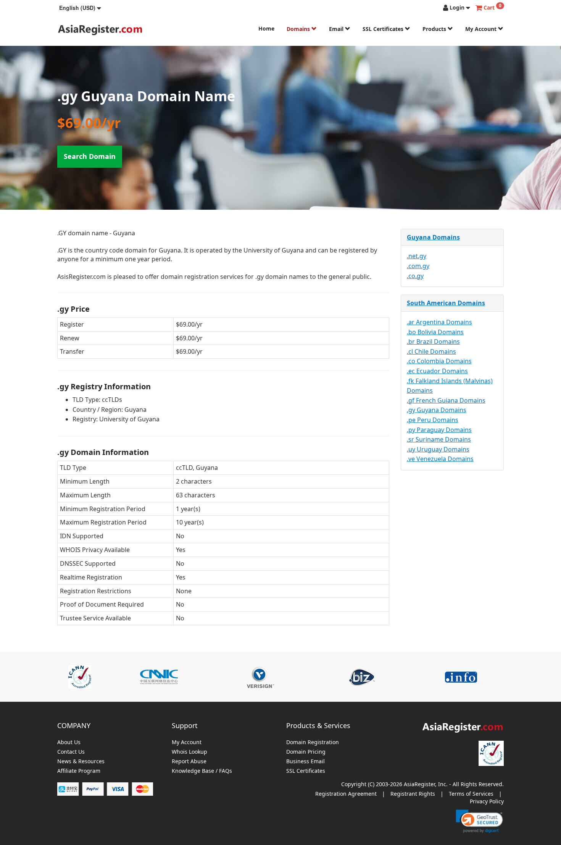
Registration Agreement (346, 793)
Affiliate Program (78, 771)
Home (266, 28)
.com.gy (418, 266)
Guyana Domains (433, 237)
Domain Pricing (306, 752)
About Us (69, 742)
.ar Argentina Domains (439, 322)
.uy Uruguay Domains (438, 449)
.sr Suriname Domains (439, 439)
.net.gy (416, 256)
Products (435, 28)
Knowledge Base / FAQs (202, 771)
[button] (80, 7)
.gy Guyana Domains (436, 410)
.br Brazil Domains (433, 341)
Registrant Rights (412, 793)
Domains (299, 28)
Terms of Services (471, 793)
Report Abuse (189, 761)
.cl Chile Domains (431, 351)
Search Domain (90, 156)
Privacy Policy (487, 801)
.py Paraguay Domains (439, 430)
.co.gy (415, 276)
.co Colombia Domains (439, 361)
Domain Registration (312, 742)
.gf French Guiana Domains (446, 400)
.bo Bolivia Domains (435, 332)
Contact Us (71, 752)
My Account (481, 28)
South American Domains (446, 303)
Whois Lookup (189, 752)
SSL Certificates (384, 28)
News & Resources (81, 761)
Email (337, 28)
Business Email (305, 761)
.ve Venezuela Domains (440, 459)
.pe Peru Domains (432, 420)
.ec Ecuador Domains (437, 371)
